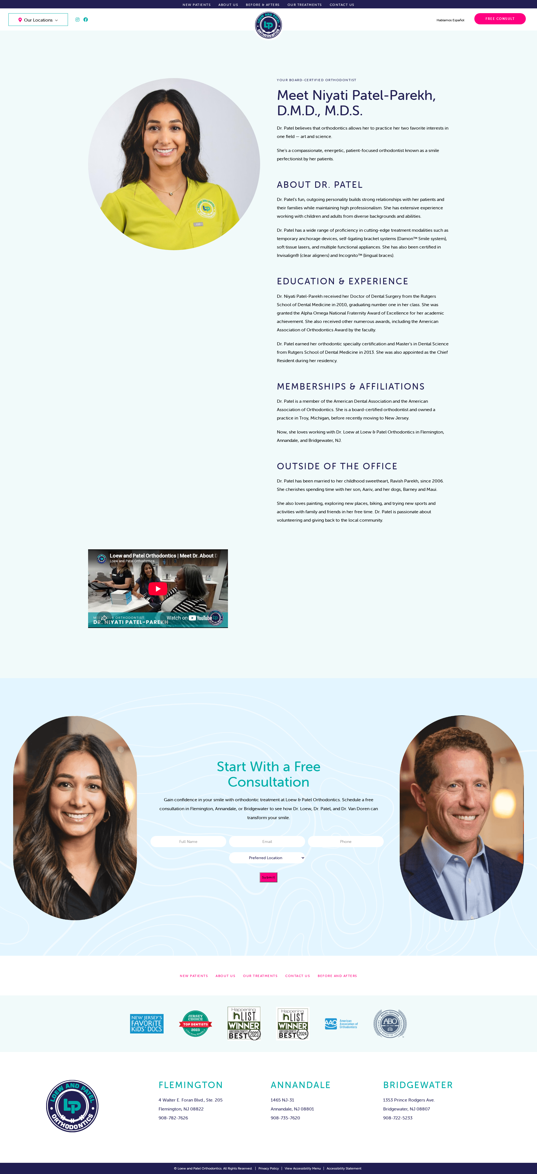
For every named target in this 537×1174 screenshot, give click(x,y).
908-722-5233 (398, 1118)
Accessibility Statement (344, 1168)
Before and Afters (337, 976)
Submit (268, 877)
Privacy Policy (268, 1168)
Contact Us (342, 5)
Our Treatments (305, 5)
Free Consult (500, 19)
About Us (228, 5)
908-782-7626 (173, 1118)
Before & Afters (263, 5)
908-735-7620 (285, 1118)
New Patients (197, 5)
